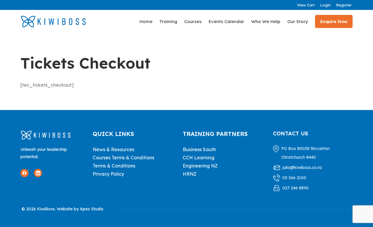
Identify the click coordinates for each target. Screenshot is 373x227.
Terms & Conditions (114, 166)
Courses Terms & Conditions (123, 157)
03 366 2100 (294, 177)
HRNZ (189, 174)
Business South (199, 149)
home (146, 21)
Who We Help (265, 21)
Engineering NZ (200, 166)
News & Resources (113, 149)
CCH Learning (198, 157)
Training (168, 21)
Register (344, 5)
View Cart (306, 5)
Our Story (297, 21)
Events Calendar (226, 21)
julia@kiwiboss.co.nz (302, 167)
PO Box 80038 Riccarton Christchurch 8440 (305, 153)
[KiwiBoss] (53, 21)
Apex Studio (91, 209)
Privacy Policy (108, 174)
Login (325, 5)
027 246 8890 (295, 188)
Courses (193, 21)
